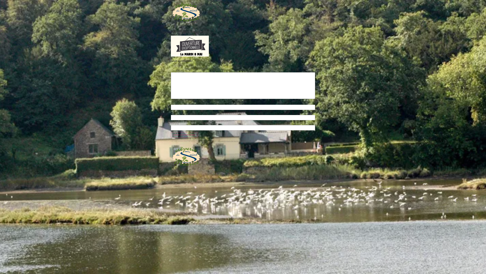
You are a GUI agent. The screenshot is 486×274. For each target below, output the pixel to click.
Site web (175, 124)
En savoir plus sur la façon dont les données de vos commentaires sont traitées (253, 141)
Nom (174, 103)
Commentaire (177, 71)
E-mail (174, 113)
